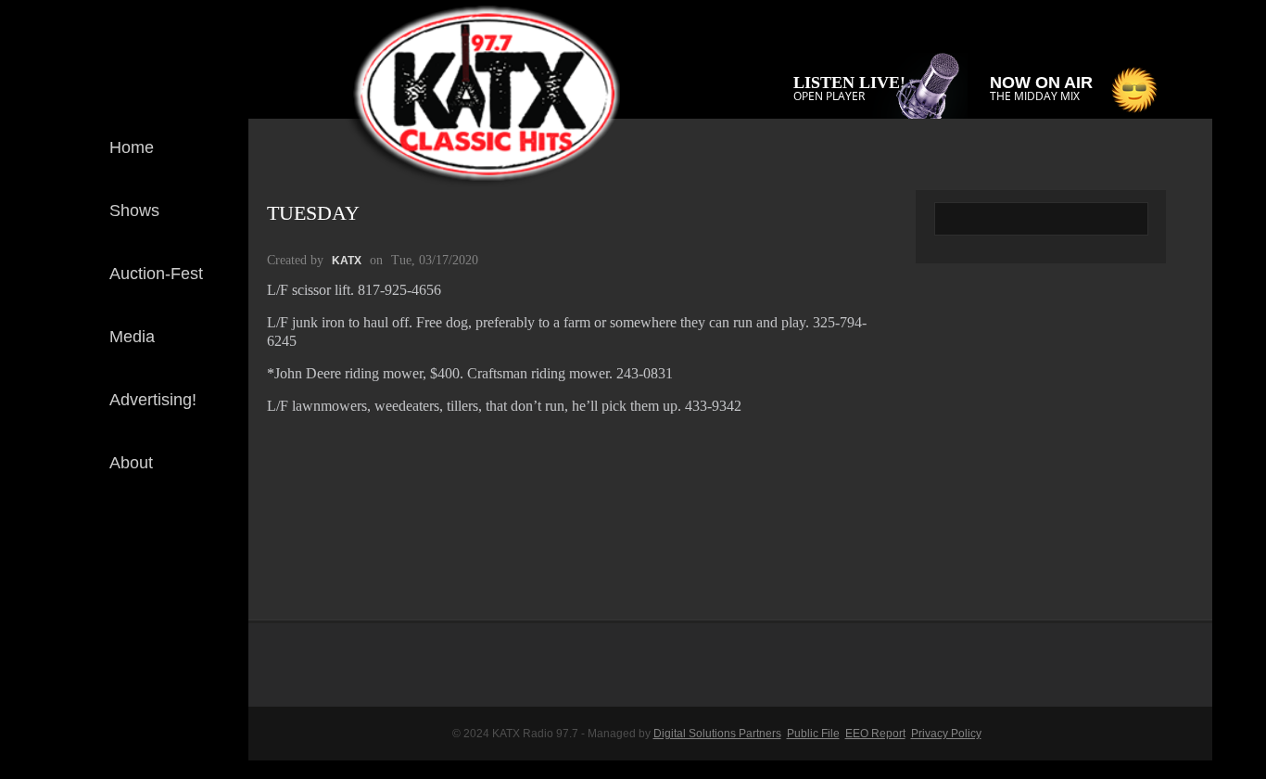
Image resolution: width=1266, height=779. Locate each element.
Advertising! (152, 399)
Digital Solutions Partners (717, 733)
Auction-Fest (156, 273)
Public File (813, 733)
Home (131, 147)
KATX (346, 260)
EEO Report (875, 733)
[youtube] (219, 606)
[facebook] (219, 545)
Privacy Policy (946, 733)
